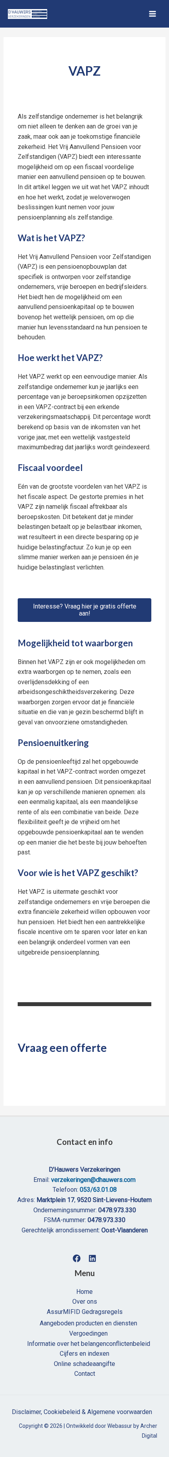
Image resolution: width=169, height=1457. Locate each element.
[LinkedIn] (92, 1258)
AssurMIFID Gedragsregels (85, 1312)
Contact (84, 1373)
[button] (85, 610)
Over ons (84, 1301)
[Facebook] (77, 1258)
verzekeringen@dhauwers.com (93, 1179)
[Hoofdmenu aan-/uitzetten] (152, 13)
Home (84, 1291)
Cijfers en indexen (84, 1353)
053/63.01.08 (98, 1189)
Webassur (119, 1426)
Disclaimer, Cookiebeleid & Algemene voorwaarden (82, 1412)
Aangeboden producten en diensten (88, 1323)
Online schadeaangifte (84, 1364)
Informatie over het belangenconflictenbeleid (88, 1343)
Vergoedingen (88, 1333)
